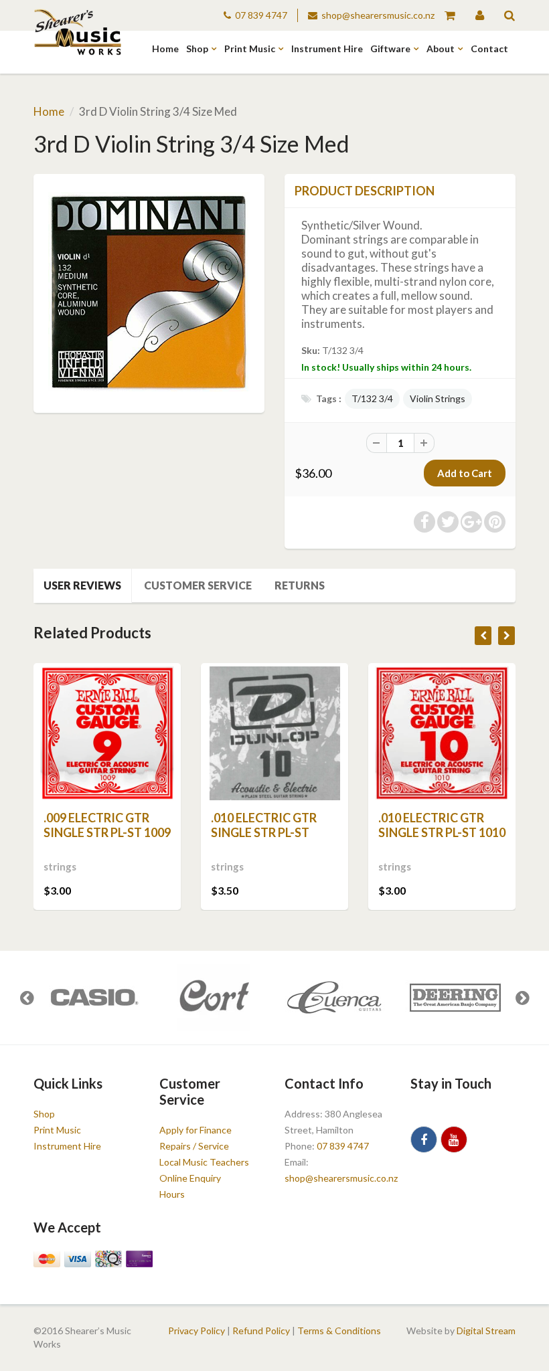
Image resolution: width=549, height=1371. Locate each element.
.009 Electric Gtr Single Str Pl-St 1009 (107, 825)
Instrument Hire (327, 48)
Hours (172, 1194)
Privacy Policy (196, 1330)
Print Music (249, 48)
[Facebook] (423, 1139)
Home (165, 48)
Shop (197, 48)
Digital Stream (486, 1330)
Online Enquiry (190, 1178)
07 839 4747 (261, 15)
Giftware (390, 48)
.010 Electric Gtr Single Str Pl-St (264, 825)
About (440, 48)
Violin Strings (437, 398)
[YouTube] (454, 1139)
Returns (299, 585)
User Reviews (82, 585)
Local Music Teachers (204, 1162)
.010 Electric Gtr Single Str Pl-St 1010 (441, 825)
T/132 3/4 (372, 398)
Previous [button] (27, 998)
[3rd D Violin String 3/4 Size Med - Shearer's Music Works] (149, 291)
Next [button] (522, 998)
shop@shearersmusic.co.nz (378, 15)
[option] (93, 997)
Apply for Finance (195, 1129)
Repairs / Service (194, 1146)
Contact (489, 48)
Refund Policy (261, 1330)
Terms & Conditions (339, 1330)
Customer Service (198, 585)
